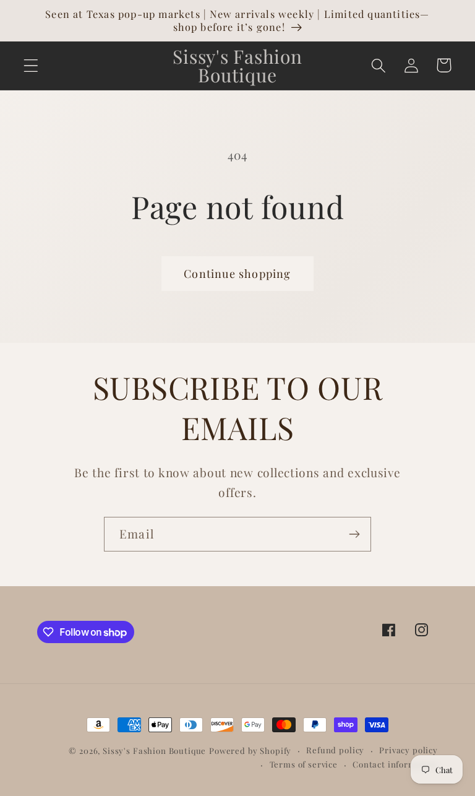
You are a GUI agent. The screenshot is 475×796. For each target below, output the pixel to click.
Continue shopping (237, 273)
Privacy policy (408, 750)
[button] (31, 65)
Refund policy (335, 750)
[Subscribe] (354, 534)
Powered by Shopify (250, 750)
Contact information (395, 764)
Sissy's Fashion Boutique (154, 750)
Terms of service (304, 764)
